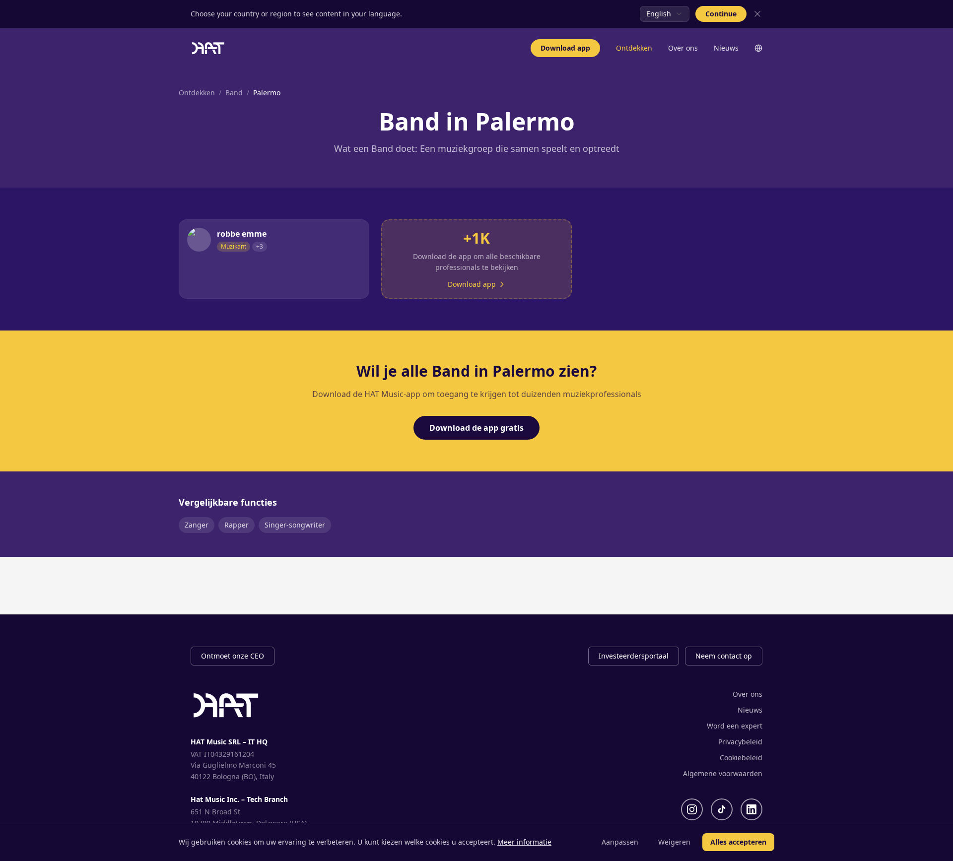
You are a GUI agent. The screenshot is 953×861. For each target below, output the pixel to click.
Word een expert (734, 725)
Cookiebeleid (741, 757)
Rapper (236, 525)
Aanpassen (620, 842)
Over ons (683, 48)
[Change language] (758, 48)
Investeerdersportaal (634, 656)
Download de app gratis (476, 427)
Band (234, 92)
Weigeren (674, 842)
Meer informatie (524, 842)
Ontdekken (634, 48)
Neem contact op (723, 656)
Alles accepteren (738, 842)
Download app (565, 48)
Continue (721, 13)
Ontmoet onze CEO (232, 656)
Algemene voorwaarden (722, 773)
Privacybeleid (740, 741)
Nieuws (726, 48)
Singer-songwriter (295, 525)
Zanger (196, 525)
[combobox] (664, 14)
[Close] (757, 14)
